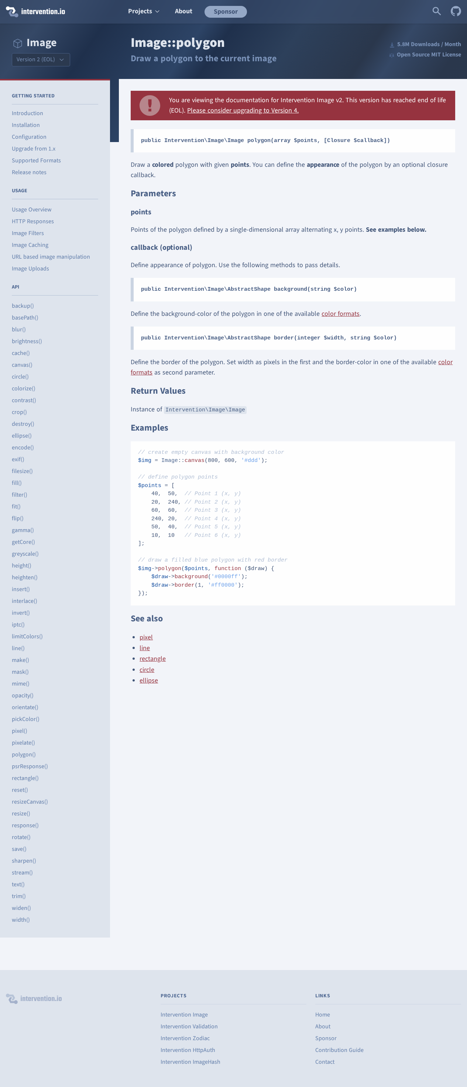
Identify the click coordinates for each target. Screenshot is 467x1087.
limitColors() (27, 636)
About (183, 11)
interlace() (24, 601)
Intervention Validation (189, 1026)
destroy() (23, 424)
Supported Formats (36, 160)
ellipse (149, 680)
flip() (18, 518)
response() (25, 825)
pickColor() (26, 719)
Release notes (29, 172)
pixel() (19, 731)
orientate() (25, 707)
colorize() (23, 388)
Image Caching (30, 245)
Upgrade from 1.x (33, 149)
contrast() (24, 400)
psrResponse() (30, 766)
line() (18, 648)
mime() (21, 684)
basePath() (25, 318)
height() (21, 566)
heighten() (25, 577)
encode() (23, 448)
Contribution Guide (339, 1050)
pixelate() (23, 743)
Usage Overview (32, 210)
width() (21, 920)
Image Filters (28, 233)
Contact (324, 1062)
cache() (21, 353)
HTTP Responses (33, 221)
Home (322, 1015)
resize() (21, 814)
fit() (16, 507)
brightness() (27, 341)
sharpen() (24, 861)
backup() (23, 306)
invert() (21, 613)
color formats (341, 313)
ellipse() (22, 436)
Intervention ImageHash (190, 1062)
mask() (20, 672)
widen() (21, 908)
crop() (19, 412)
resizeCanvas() (30, 802)
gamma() (23, 530)
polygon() (24, 754)
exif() (18, 459)
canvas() (22, 365)
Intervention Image (184, 1015)
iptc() (18, 625)
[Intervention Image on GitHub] (456, 12)
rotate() (21, 837)
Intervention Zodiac (185, 1038)
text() (18, 884)
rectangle (153, 658)
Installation (26, 125)
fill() (17, 483)
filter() (19, 495)
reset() (20, 790)
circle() (20, 377)
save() (19, 849)
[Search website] (437, 12)
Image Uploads (30, 269)
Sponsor (226, 11)
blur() (19, 329)
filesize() (22, 471)
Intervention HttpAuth (188, 1050)
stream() (22, 873)
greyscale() (25, 554)
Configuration (29, 137)
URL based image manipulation (51, 257)
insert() (21, 589)
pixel (146, 637)
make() (20, 660)
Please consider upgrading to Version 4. (243, 110)
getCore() (23, 542)
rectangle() (25, 778)
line (145, 648)
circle (147, 669)
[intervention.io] (59, 12)
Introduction (27, 113)
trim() (19, 896)
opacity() (23, 695)
